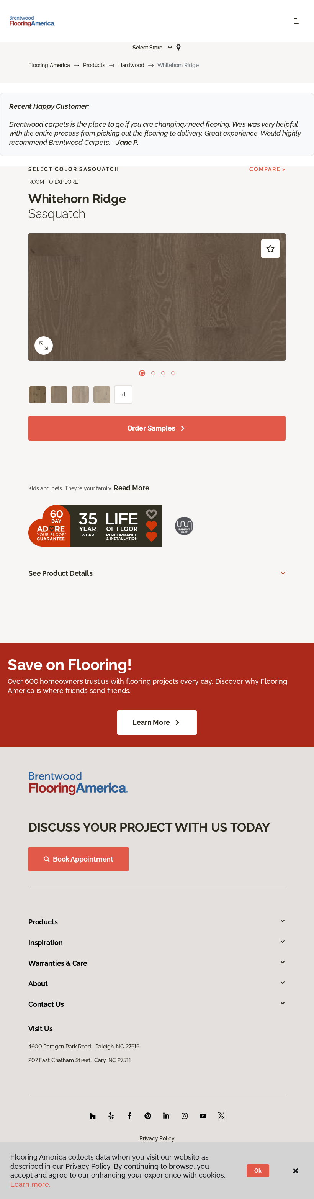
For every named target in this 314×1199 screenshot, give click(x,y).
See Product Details (60, 573)
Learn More (151, 722)
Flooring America (49, 65)
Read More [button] (131, 488)
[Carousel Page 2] (153, 373)
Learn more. (30, 1184)
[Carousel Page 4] (173, 373)
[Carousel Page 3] (163, 373)
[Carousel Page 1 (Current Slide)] (142, 373)
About (38, 984)
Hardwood (131, 65)
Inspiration (45, 943)
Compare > (267, 169)
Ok (258, 1171)
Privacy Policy (156, 1138)
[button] (152, 47)
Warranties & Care (57, 963)
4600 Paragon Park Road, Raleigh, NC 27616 (83, 1046)
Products (94, 65)
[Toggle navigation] (297, 21)
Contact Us (46, 1004)
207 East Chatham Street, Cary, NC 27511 (79, 1060)
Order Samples (151, 428)
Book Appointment (83, 859)
